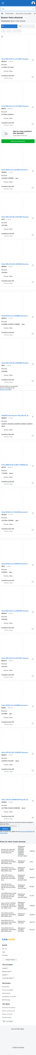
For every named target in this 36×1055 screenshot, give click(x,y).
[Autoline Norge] (12, 3)
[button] (33, 3)
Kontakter (5, 955)
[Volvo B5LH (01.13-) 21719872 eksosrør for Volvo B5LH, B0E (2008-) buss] (18, 46)
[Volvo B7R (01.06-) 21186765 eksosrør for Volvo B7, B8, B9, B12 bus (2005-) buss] (18, 739)
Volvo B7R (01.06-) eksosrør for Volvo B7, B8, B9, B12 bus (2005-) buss (8, 877)
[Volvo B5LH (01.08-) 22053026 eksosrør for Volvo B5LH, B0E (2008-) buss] (18, 251)
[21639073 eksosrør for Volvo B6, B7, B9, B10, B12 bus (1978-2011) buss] (18, 402)
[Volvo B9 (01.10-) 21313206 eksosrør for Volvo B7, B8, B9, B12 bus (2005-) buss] (18, 156)
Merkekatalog (6, 1000)
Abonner (5, 829)
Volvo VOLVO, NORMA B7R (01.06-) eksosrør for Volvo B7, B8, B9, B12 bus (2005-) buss (8, 905)
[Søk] (33, 9)
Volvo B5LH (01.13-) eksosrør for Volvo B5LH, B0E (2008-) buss (8, 869)
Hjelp (3, 952)
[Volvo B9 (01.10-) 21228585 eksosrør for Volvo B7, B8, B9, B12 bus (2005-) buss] (18, 303)
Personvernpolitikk (7, 990)
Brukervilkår (5, 986)
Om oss (4, 948)
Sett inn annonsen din (18, 141)
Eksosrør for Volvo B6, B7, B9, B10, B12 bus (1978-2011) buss (8, 851)
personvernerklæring (26, 831)
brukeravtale (3, 833)
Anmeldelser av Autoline (9, 996)
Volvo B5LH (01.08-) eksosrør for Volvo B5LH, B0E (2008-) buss (8, 861)
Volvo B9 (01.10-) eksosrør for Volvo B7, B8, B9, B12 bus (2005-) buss (8, 886)
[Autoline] (2, 13)
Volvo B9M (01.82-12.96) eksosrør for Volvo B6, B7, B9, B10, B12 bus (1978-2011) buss (8, 895)
